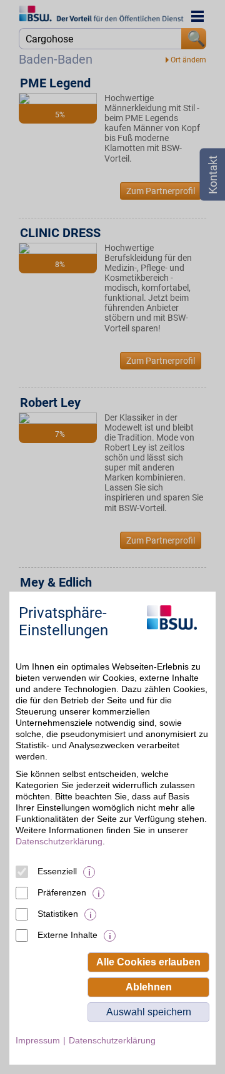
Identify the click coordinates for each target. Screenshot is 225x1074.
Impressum (38, 1040)
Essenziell (57, 871)
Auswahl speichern (148, 1012)
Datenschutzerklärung (59, 841)
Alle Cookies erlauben (148, 962)
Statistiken (58, 914)
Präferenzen (62, 892)
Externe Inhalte (68, 935)
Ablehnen (149, 987)
